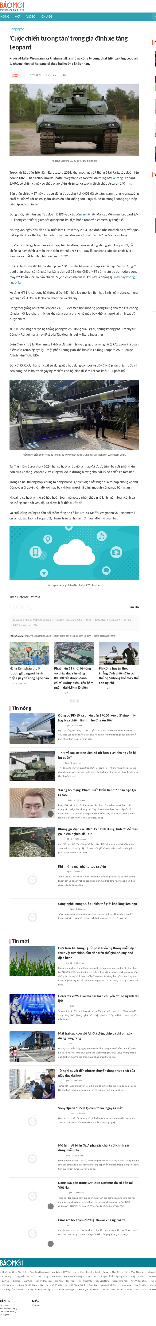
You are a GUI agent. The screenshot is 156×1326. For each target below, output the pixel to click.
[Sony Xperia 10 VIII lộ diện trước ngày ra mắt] (32, 1121)
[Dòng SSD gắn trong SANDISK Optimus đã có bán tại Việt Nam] (32, 1196)
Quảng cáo (4, 1315)
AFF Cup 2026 (85, 1281)
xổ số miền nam (60, 1285)
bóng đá (93, 1285)
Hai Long (44, 1285)
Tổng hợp (36, 1305)
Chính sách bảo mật (8, 1312)
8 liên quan (81, 909)
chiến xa (25, 625)
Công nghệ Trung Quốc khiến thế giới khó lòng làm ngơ (97, 904)
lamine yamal (101, 1272)
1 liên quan (79, 963)
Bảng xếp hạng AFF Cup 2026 (42, 1290)
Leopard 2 (114, 620)
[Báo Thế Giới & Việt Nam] (61, 963)
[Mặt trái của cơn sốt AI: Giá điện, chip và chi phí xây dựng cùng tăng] (32, 1046)
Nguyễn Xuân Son (26, 1277)
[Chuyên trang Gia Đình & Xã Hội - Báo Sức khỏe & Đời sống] (58, 693)
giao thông (43, 1277)
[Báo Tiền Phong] (61, 800)
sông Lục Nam (137, 1277)
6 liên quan (77, 726)
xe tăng (118, 178)
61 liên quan (77, 1155)
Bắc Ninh (22, 1272)
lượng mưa (125, 1285)
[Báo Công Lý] (61, 872)
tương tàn (100, 620)
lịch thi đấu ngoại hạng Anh (49, 1281)
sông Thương (137, 1272)
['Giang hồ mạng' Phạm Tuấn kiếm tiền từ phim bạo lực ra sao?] (32, 803)
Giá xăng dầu (8, 1290)
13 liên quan (76, 1081)
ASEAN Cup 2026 (139, 1281)
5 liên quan (76, 763)
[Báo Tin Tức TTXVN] (60, 1156)
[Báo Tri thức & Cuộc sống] (62, 909)
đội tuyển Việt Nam (88, 1290)
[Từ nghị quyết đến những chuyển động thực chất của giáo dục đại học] (32, 1084)
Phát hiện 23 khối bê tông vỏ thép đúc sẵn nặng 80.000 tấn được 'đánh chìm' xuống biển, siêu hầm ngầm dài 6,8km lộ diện (73, 678)
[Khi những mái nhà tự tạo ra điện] (32, 879)
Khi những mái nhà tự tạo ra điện (82, 867)
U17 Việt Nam (102, 1281)
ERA (36, 625)
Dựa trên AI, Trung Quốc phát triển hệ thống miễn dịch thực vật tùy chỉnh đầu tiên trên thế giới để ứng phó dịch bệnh (97, 953)
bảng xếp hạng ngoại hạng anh (45, 1272)
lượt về (5, 1281)
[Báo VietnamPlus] (63, 1006)
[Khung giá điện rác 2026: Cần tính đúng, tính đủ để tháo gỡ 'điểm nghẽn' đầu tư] (32, 842)
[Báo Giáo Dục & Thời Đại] (15, 75)
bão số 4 (139, 1290)
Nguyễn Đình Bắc (108, 1285)
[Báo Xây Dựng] (62, 1044)
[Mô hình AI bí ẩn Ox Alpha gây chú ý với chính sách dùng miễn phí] (32, 1158)
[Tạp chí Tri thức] (60, 1225)
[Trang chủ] (12, 6)
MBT (15, 625)
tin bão (16, 1281)
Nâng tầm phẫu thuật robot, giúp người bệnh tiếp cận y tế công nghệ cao (29, 673)
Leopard (17, 620)
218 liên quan (80, 839)
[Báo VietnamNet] (61, 839)
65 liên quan (79, 800)
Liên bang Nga (9, 1285)
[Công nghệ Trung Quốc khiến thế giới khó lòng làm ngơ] (32, 917)
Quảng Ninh (121, 1277)
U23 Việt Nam (69, 1272)
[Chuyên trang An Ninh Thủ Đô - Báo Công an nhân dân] (60, 726)
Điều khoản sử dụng (8, 1309)
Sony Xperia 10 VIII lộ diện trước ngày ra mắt (90, 1108)
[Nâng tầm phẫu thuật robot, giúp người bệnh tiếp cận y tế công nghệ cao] (29, 653)
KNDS (88, 620)
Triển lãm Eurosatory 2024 (68, 620)
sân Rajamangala (67, 1290)
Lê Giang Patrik (78, 1285)
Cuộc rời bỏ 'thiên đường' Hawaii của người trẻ (92, 1220)
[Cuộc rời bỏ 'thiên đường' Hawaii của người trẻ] (32, 1233)
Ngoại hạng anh (119, 1281)
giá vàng (28, 1281)
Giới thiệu (4, 1305)
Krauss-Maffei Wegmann (38, 620)
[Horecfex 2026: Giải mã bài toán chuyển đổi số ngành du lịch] (32, 1009)
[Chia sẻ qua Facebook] (12, 607)
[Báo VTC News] (62, 1113)
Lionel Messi (86, 1272)
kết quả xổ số (106, 1277)
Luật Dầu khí (140, 1285)
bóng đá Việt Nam (28, 1285)
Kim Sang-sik (8, 1272)
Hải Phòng (71, 1281)
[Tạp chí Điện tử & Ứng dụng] (61, 1193)
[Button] (21, 75)
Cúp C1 (21, 1290)
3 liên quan (78, 872)
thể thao (56, 1277)
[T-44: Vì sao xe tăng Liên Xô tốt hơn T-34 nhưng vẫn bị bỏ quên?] (32, 766)
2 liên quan (51, 75)
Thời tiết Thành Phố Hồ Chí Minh (116, 1290)
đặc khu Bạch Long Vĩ (74, 1277)
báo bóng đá (8, 1277)
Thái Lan (92, 1277)
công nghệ (83, 214)
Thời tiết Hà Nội (119, 1272)
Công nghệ (17, 29)
